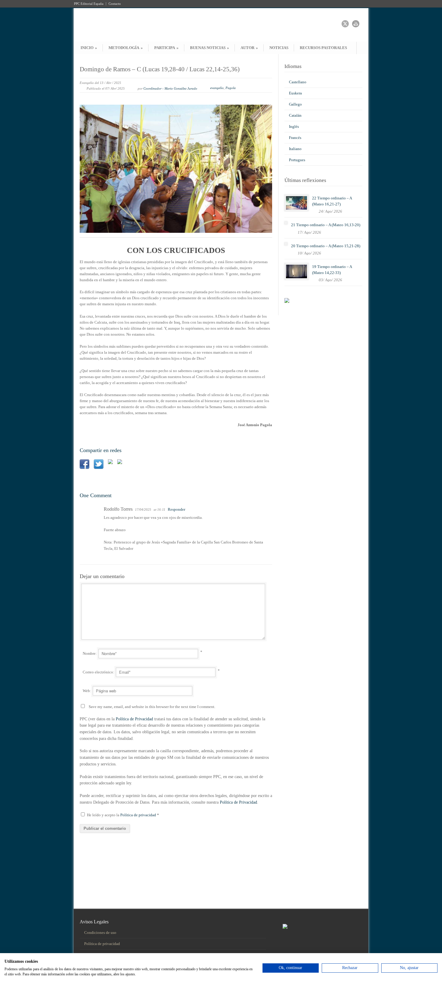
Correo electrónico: (98, 672)
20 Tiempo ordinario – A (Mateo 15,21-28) (325, 246)
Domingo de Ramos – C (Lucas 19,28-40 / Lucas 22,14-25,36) (160, 69)
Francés (295, 137)
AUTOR (249, 47)
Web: (87, 690)
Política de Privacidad (134, 719)
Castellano (297, 82)
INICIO (89, 47)
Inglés (294, 126)
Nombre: (90, 653)
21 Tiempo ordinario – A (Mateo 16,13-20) (325, 225)
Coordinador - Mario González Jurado (170, 88)
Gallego (295, 104)
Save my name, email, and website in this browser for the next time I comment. (152, 706)
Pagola (231, 88)
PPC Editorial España (88, 3)
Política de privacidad (138, 815)
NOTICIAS (278, 47)
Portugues (297, 160)
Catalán (295, 115)
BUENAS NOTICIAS (209, 47)
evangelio (217, 88)
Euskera (295, 93)
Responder (176, 509)
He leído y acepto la (123, 815)
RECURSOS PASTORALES (323, 47)
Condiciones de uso (100, 932)
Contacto (115, 3)
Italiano (295, 148)
